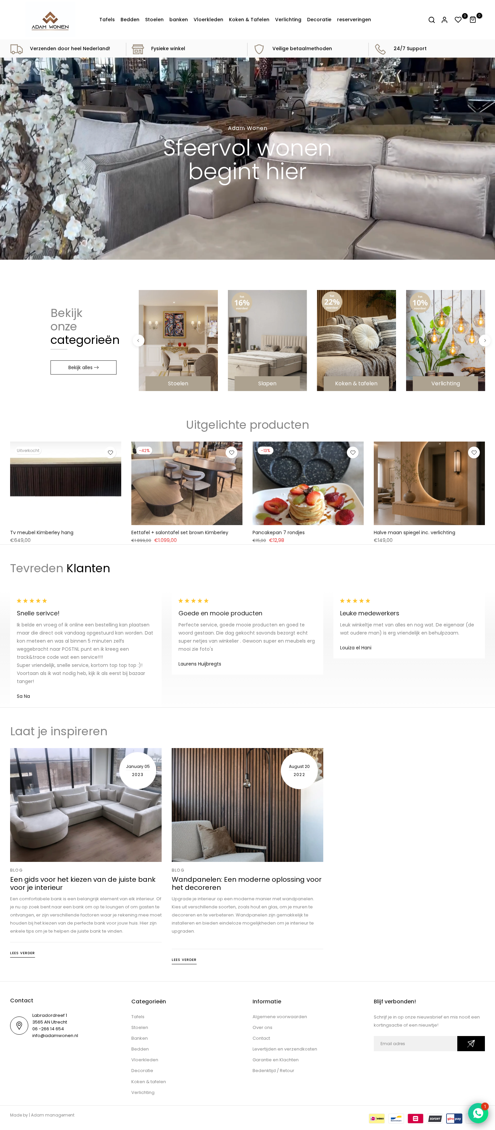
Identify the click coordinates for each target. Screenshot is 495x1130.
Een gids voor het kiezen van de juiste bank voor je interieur (83, 883)
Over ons (262, 1027)
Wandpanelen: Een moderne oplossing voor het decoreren (247, 883)
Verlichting (288, 19)
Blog (16, 870)
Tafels (107, 19)
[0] (458, 20)
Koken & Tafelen (249, 19)
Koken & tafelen (148, 1081)
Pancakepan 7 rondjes (279, 532)
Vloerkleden (208, 19)
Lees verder (22, 953)
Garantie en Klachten (276, 1060)
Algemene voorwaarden (280, 1016)
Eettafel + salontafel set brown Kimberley (179, 532)
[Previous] (138, 341)
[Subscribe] (471, 1043)
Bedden (130, 19)
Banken (139, 1038)
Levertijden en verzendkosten (285, 1049)
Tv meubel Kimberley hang (41, 532)
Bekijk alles (80, 367)
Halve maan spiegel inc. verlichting (414, 532)
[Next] (485, 341)
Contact (261, 1038)
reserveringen (354, 19)
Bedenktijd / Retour (273, 1070)
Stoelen (154, 19)
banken (178, 19)
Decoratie (319, 19)
